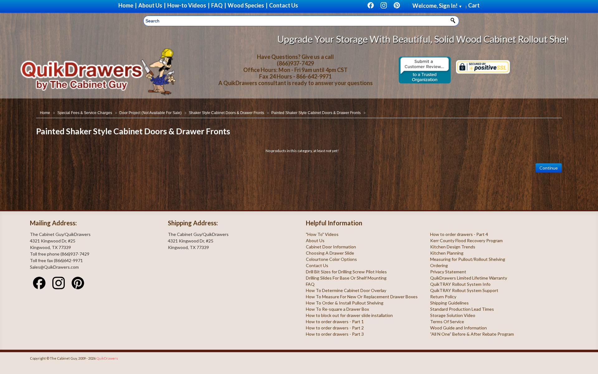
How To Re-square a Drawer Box (337, 309)
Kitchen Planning (446, 253)
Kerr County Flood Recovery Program (466, 240)
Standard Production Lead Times (462, 309)
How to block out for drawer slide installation (349, 315)
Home (45, 113)
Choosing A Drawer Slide (330, 253)
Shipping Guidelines (449, 302)
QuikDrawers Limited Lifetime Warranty (468, 277)
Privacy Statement (448, 271)
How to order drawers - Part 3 (335, 334)
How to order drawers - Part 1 (335, 321)
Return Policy (443, 296)
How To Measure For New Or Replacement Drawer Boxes (362, 296)
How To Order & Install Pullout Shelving (344, 302)
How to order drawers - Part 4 (459, 234)
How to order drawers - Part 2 (335, 327)
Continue (548, 167)
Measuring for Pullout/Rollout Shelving (467, 259)
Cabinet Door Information (331, 246)
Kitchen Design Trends (452, 246)
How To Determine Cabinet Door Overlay (346, 290)
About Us (315, 240)
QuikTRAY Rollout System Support (464, 290)
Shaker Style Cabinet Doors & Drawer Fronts (226, 113)
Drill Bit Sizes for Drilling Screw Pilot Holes (346, 271)
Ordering (439, 265)
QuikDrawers (107, 358)
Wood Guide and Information (458, 327)
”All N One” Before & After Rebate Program (472, 334)
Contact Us (317, 265)
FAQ (310, 284)
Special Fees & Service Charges (84, 113)
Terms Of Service (447, 321)
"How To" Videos (322, 234)
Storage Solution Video (452, 315)
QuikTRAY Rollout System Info (460, 284)
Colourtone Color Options (331, 259)
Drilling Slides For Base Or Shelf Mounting (346, 277)
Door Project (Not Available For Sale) (150, 113)
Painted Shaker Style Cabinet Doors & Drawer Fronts (316, 113)
